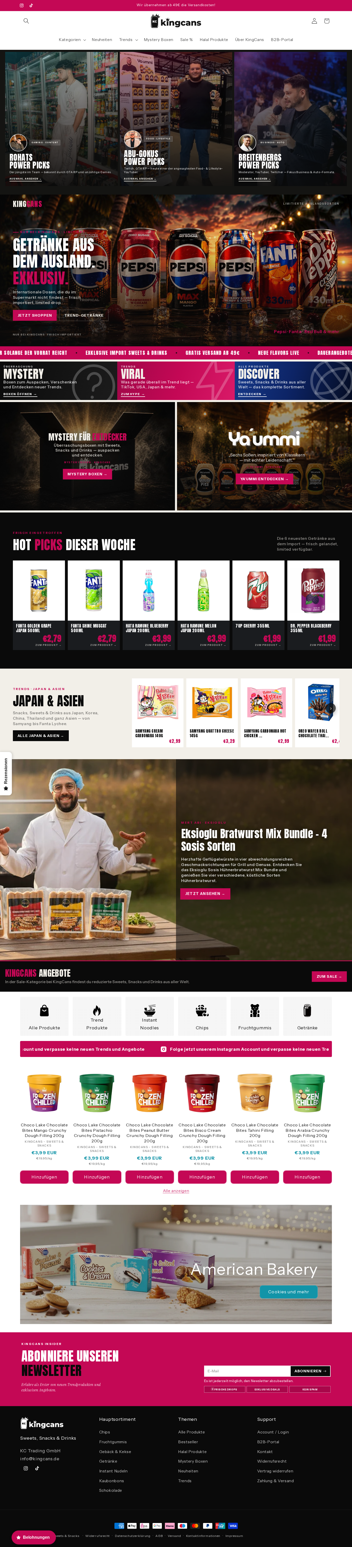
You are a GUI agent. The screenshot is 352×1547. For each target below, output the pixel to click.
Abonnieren (308, 1371)
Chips (202, 1027)
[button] (26, 21)
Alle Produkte (44, 1027)
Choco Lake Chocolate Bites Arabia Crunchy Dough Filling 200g (307, 1130)
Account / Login (273, 1432)
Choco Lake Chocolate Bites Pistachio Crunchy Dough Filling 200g (97, 1132)
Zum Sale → (329, 976)
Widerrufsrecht (272, 1461)
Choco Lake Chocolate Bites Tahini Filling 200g (255, 1130)
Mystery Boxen (193, 1461)
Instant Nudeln (113, 1471)
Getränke (307, 1027)
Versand (174, 1536)
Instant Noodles (149, 1023)
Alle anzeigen (176, 1190)
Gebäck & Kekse (115, 1451)
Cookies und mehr (288, 1291)
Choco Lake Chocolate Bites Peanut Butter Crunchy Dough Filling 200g (149, 1132)
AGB (159, 1536)
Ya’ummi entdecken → (264, 479)
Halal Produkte (192, 1451)
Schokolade (110, 1490)
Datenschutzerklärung (132, 1536)
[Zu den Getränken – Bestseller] (176, 270)
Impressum (234, 1536)
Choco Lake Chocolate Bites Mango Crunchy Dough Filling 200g (44, 1130)
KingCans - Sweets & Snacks (56, 1536)
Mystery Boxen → (87, 474)
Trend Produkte (96, 1023)
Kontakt (265, 1451)
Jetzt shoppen (35, 315)
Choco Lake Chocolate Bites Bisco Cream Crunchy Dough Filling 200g (202, 1132)
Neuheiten (188, 1471)
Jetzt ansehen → (205, 894)
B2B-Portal (268, 1441)
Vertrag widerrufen (275, 1471)
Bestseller (188, 1441)
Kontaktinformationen (203, 1536)
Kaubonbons (111, 1480)
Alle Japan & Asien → (41, 735)
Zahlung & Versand (275, 1480)
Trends (185, 1480)
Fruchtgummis (255, 1027)
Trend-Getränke (84, 315)
